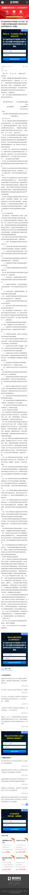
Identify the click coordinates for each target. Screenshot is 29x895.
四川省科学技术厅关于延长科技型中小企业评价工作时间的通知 (14, 762)
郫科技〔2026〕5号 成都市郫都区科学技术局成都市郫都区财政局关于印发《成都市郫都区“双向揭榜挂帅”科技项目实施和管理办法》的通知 (14, 720)
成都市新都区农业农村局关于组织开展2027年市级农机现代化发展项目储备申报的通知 (14, 780)
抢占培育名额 (14, 829)
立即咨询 (4, 852)
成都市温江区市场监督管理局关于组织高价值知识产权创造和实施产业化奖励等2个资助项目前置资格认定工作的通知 (14, 799)
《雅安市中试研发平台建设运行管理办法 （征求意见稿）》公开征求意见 (14, 709)
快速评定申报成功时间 (14, 662)
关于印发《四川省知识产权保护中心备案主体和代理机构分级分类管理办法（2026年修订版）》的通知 (14, 699)
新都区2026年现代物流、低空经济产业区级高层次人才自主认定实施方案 (14, 789)
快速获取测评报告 (14, 59)
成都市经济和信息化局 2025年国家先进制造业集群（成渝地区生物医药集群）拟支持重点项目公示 (14, 681)
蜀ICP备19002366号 (15, 892)
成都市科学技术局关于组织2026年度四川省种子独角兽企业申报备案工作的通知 (14, 771)
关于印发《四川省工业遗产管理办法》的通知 (14, 690)
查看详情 (11, 852)
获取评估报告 (14, 751)
